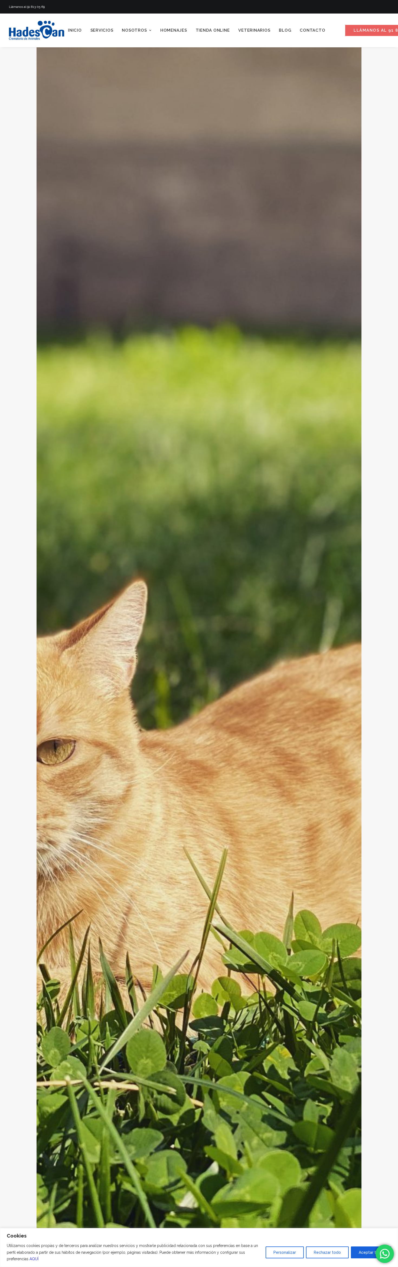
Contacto (312, 30)
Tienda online (213, 30)
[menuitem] (75, 30)
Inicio (75, 30)
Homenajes (173, 30)
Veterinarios (254, 30)
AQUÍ (34, 1259)
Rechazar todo (327, 1252)
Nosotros (134, 30)
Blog (285, 30)
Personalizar (284, 1252)
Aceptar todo (371, 1252)
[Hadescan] (36, 30)
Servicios (101, 30)
